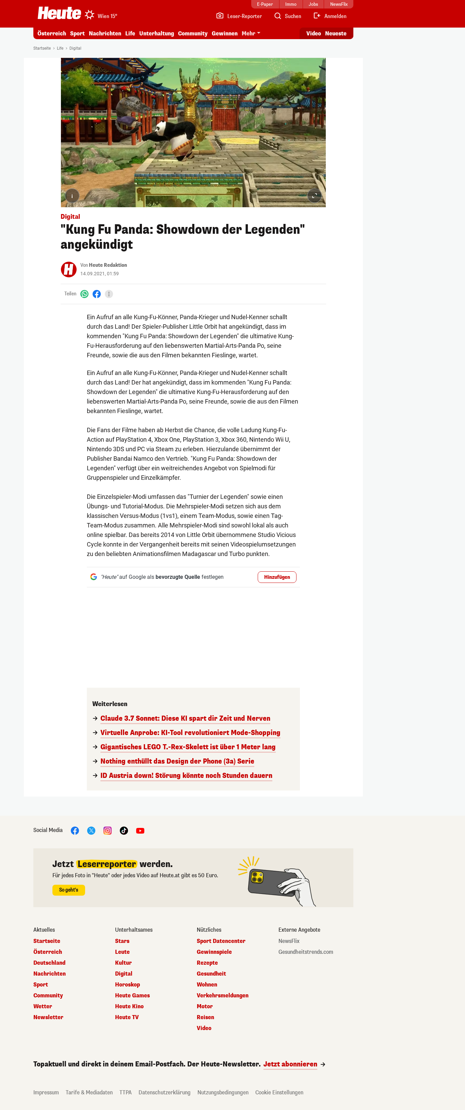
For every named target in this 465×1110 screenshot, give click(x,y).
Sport (77, 33)
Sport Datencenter (221, 941)
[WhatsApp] (84, 294)
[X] (91, 830)
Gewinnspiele (214, 952)
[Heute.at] (59, 12)
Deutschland (49, 963)
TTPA (125, 1092)
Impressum (46, 1092)
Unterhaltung (156, 33)
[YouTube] (140, 830)
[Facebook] (97, 294)
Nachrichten (49, 973)
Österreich (51, 33)
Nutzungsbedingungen (222, 1092)
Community (193, 33)
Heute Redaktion (108, 265)
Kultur (123, 963)
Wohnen (207, 984)
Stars (122, 941)
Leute (122, 952)
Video (313, 33)
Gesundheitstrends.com (305, 952)
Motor (205, 1006)
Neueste (336, 33)
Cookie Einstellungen (279, 1092)
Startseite (42, 48)
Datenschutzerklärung (165, 1092)
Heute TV (127, 1017)
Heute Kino (129, 1006)
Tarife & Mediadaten (89, 1092)
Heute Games (132, 995)
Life (130, 33)
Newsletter (48, 1017)
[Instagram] (107, 830)
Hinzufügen (277, 577)
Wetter (42, 1006)
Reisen (205, 1017)
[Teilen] (109, 294)
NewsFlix (289, 941)
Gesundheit (211, 973)
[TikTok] (124, 830)
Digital (75, 48)
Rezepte (207, 963)
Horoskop (127, 984)
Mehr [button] (248, 33)
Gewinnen (225, 33)
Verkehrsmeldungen (222, 995)
